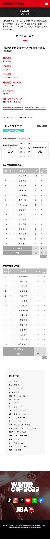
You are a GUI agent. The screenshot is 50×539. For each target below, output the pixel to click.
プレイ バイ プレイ (25, 117)
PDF (41, 126)
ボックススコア (10, 117)
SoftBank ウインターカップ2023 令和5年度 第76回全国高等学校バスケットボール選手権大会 (25, 22)
